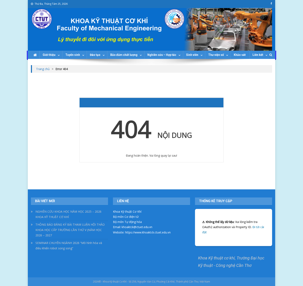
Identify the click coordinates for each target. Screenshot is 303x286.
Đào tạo (95, 54)
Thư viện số (216, 54)
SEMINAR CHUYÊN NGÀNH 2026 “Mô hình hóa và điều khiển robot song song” (68, 245)
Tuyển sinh (72, 54)
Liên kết (257, 54)
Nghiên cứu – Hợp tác (161, 54)
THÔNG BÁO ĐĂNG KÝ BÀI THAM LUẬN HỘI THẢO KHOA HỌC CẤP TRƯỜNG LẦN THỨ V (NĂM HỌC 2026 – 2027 (70, 230)
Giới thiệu (49, 54)
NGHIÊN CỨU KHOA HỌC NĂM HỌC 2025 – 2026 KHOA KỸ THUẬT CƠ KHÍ (68, 214)
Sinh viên (192, 54)
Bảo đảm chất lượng (123, 54)
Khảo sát (240, 54)
